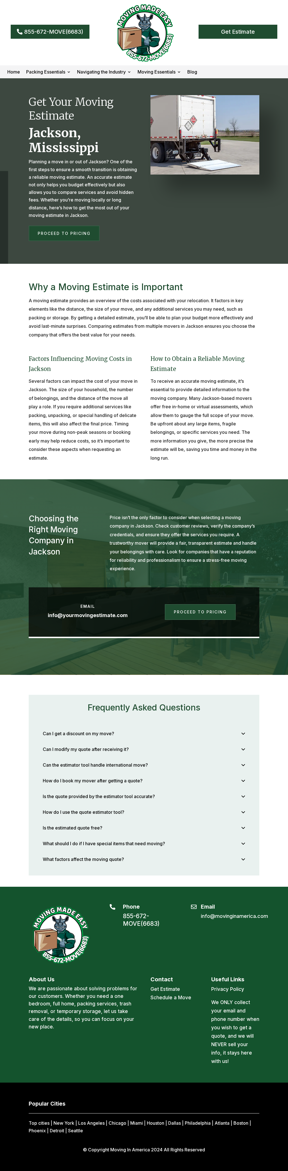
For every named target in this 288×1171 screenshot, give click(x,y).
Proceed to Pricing (64, 233)
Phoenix (37, 1130)
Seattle (75, 1130)
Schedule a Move (170, 997)
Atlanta (222, 1123)
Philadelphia (198, 1123)
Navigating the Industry (101, 72)
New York (63, 1123)
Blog (192, 72)
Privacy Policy (227, 989)
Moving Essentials (157, 72)
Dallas (174, 1123)
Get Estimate (238, 31)
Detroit (57, 1130)
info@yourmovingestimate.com (88, 615)
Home (13, 72)
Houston (155, 1123)
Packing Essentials (45, 72)
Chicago (117, 1123)
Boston (240, 1123)
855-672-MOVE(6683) (53, 31)
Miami (136, 1123)
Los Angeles (91, 1123)
